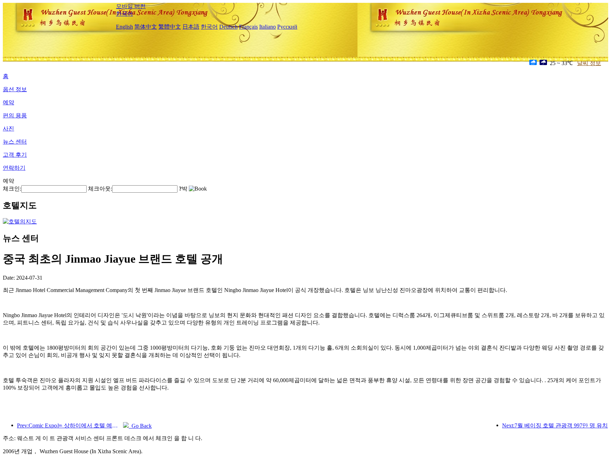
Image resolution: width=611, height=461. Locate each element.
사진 (8, 129)
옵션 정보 (15, 89)
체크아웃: (100, 189)
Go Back (140, 426)
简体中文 (145, 27)
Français (248, 27)
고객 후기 (15, 155)
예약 (8, 102)
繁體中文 (169, 27)
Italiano (267, 27)
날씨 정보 (589, 63)
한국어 (124, 14)
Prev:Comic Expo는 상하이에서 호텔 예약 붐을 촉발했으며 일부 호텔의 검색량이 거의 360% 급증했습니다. (70, 425)
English (124, 27)
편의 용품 (15, 115)
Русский (287, 27)
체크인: (12, 189)
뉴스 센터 (15, 142)
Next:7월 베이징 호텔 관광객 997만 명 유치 (555, 425)
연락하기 (14, 168)
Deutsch (228, 27)
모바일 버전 (131, 6)
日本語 (190, 27)
